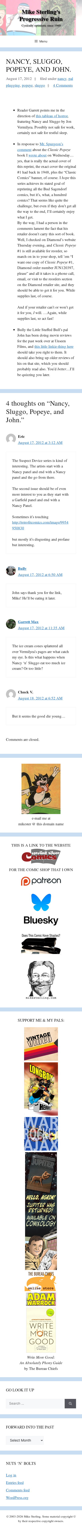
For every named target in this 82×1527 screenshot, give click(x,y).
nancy (62, 78)
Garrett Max (28, 621)
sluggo (40, 85)
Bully (22, 568)
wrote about (37, 155)
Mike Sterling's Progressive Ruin (41, 15)
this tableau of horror (51, 115)
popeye (27, 85)
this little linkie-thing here (53, 346)
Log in (11, 1475)
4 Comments (63, 85)
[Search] (70, 1403)
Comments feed (18, 1490)
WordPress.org (17, 1497)
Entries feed (15, 1482)
